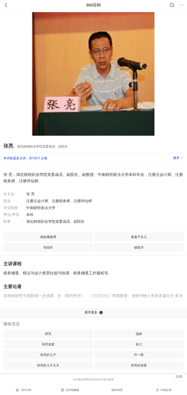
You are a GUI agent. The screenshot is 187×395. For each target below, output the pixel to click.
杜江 (139, 344)
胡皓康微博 (48, 237)
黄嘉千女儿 (139, 237)
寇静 (139, 334)
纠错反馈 (166, 390)
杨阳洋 (139, 247)
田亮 (48, 334)
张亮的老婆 (139, 365)
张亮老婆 (48, 344)
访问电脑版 (72, 390)
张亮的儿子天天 (48, 365)
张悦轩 (48, 247)
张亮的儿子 (48, 355)
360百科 (93, 5)
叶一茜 (139, 355)
